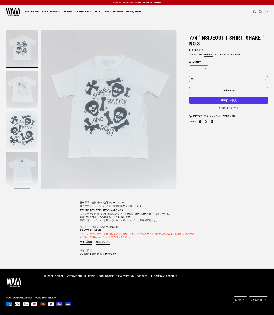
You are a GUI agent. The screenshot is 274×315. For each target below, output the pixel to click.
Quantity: (195, 62)
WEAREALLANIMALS (22, 298)
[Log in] (254, 12)
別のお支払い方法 (228, 108)
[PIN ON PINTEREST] (212, 121)
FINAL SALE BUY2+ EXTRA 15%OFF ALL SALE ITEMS (137, 2)
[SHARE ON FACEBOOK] (200, 121)
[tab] (86, 242)
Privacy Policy (125, 276)
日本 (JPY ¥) (256, 300)
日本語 (238, 300)
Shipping (208, 54)
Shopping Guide (53, 276)
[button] (260, 12)
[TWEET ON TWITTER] (206, 121)
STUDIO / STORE (133, 11)
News (108, 11)
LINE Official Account (163, 276)
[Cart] (266, 12)
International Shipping (80, 276)
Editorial (118, 11)
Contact (142, 276)
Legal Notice (106, 276)
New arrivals (32, 11)
